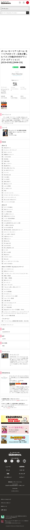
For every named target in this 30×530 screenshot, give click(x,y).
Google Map (15, 488)
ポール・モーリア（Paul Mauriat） (5, 90)
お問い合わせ (4, 509)
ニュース (8, 466)
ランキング (22, 473)
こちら (17, 400)
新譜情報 (22, 466)
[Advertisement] (15, 32)
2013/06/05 (23, 97)
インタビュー (8, 477)
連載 (8, 473)
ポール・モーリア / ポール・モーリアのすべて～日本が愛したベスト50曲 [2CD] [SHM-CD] (19, 377)
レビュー (22, 477)
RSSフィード (4, 506)
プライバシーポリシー (6, 502)
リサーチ (22, 470)
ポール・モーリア (14, 354)
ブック (8, 470)
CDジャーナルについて (6, 499)
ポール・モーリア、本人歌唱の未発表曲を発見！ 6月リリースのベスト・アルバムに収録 (17, 132)
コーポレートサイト (15, 490)
